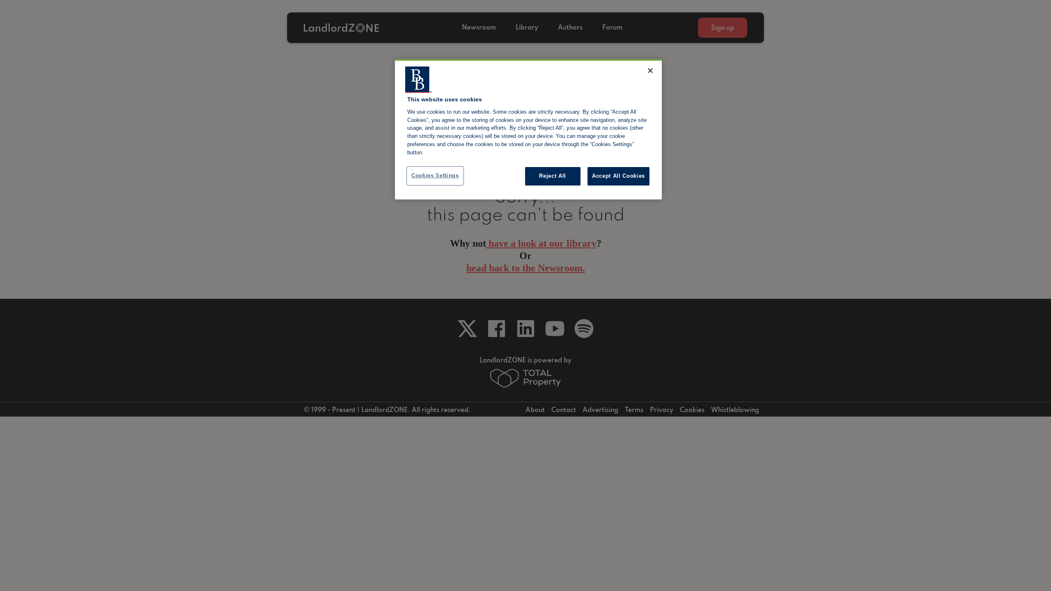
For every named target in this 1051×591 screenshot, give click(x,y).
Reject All (552, 176)
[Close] (650, 71)
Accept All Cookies (618, 176)
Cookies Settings (435, 175)
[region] (528, 129)
